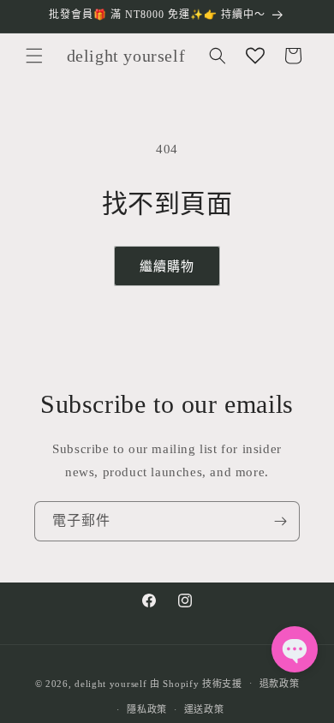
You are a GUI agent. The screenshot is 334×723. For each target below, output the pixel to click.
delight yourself (110, 683)
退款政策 (279, 683)
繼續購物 (167, 266)
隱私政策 (147, 709)
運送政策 (204, 709)
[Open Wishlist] (255, 56)
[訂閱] (280, 521)
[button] (34, 56)
